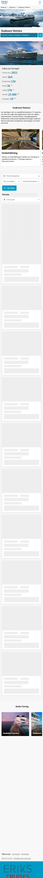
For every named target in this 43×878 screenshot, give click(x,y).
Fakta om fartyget (14, 35)
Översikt (4, 35)
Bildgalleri (25, 35)
